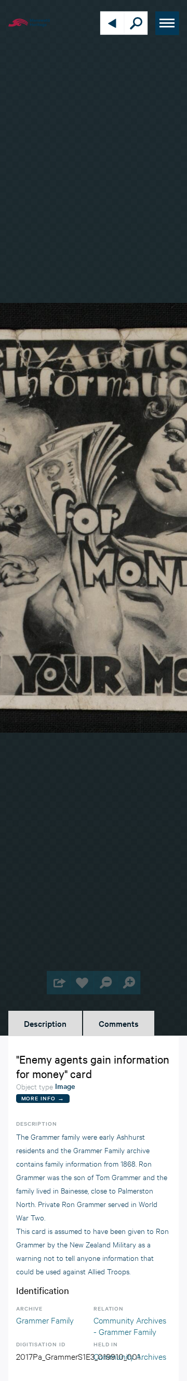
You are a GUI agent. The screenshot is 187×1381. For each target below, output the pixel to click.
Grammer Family (45, 1319)
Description (45, 1023)
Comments (119, 1023)
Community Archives (130, 1355)
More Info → (42, 1098)
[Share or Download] (58, 982)
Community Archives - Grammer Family (130, 1325)
